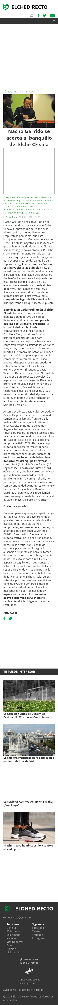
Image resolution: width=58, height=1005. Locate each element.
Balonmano (13, 935)
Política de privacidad (31, 990)
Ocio (9, 945)
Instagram (38, 938)
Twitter (36, 931)
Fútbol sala (10, 91)
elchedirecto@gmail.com (18, 917)
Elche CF (11, 928)
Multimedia (13, 952)
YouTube (37, 935)
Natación (11, 938)
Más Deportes (15, 942)
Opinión (11, 949)
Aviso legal (9, 990)
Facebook (38, 928)
